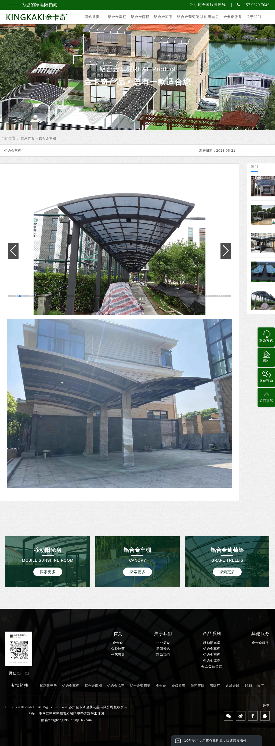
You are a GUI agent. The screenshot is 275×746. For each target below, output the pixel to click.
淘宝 (260, 686)
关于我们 (254, 17)
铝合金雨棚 (140, 17)
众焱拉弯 (118, 648)
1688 (248, 686)
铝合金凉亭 (163, 17)
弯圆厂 (215, 686)
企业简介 (163, 642)
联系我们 (163, 654)
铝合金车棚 (117, 17)
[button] (9, 296)
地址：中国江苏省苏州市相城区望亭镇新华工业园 (66, 713)
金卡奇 (118, 642)
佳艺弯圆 (118, 654)
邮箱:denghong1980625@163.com (66, 720)
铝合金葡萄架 (188, 17)
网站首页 (92, 17)
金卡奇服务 (232, 17)
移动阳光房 (209, 17)
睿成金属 (232, 686)
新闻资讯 (163, 648)
